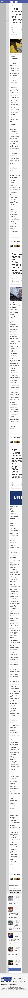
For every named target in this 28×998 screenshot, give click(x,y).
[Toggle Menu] (2, 1)
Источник (12, 235)
